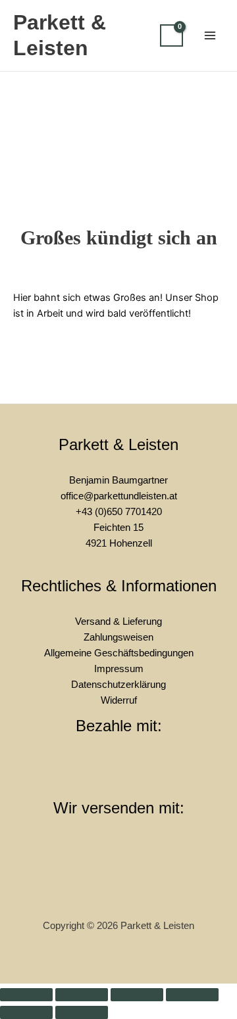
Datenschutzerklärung (118, 684)
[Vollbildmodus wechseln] (81, 994)
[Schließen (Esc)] (192, 994)
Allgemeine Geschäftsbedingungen (119, 653)
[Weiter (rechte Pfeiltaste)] (81, 1012)
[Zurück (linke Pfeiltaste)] (26, 1012)
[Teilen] (137, 994)
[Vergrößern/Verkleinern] (26, 994)
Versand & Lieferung (118, 621)
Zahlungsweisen (118, 637)
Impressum (119, 669)
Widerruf (119, 700)
